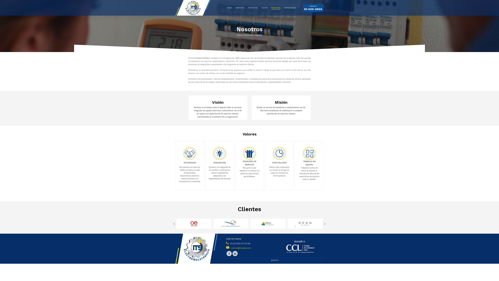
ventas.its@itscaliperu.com (241, 248)
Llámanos (313, 8)
